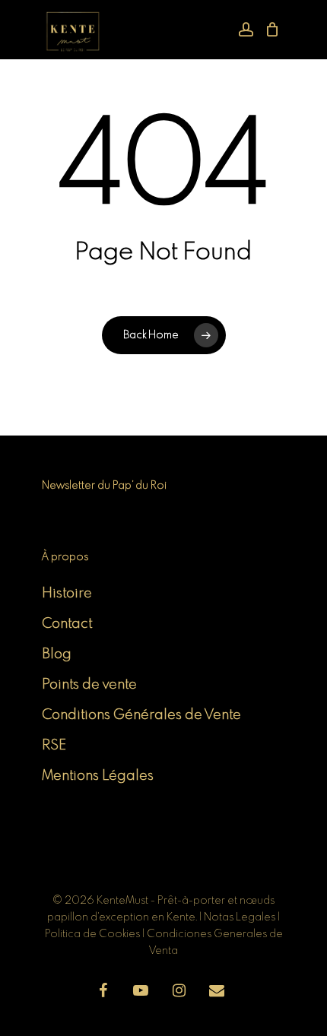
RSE (54, 745)
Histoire (67, 593)
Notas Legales (241, 917)
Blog (56, 654)
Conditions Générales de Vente (141, 715)
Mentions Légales (98, 776)
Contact (67, 624)
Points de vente (89, 685)
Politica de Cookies (92, 934)
